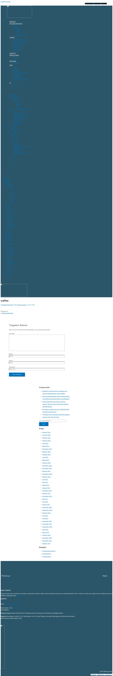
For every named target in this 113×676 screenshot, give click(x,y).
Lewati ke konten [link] (6, 1)
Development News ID (48, 551)
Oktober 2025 (46, 432)
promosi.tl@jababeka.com (12, 604)
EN (14, 85)
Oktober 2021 (46, 493)
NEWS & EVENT (14, 55)
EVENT (15, 59)
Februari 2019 (46, 535)
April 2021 (45, 502)
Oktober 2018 (46, 543)
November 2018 (47, 541)
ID (10, 83)
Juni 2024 (45, 443)
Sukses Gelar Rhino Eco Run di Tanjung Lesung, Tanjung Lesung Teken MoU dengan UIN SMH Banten (55, 404)
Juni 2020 (45, 518)
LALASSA (16, 51)
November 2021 (47, 490)
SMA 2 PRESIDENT (18, 45)
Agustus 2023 (46, 454)
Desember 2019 (47, 521)
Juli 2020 (45, 515)
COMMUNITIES (17, 77)
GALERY (15, 69)
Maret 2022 (45, 485)
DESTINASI (13, 61)
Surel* (11, 360)
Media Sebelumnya (7, 313)
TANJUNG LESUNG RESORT (21, 41)
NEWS (15, 57)
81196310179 (15, 608)
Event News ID (46, 554)
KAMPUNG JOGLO (18, 43)
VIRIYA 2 (18, 31)
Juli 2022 (45, 479)
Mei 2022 (45, 482)
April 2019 (45, 529)
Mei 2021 (45, 499)
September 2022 (47, 474)
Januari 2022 (46, 488)
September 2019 (47, 527)
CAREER (15, 81)
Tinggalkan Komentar (7, 305)
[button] (47, 92)
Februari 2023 (46, 463)
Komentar (12, 333)
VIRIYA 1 (18, 29)
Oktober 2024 (46, 438)
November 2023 (47, 449)
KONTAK (15, 67)
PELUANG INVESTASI (16, 23)
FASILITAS (13, 53)
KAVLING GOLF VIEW (22, 35)
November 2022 (47, 468)
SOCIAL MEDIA (17, 75)
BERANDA (13, 21)
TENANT (12, 37)
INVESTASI (16, 27)
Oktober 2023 (46, 452)
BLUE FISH (16, 47)
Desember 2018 (47, 538)
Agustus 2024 (46, 440)
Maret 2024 (45, 446)
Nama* (11, 354)
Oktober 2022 (46, 471)
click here (19, 595)
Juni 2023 (45, 457)
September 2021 (47, 496)
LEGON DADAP (17, 49)
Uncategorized (46, 556)
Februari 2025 (46, 435)
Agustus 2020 (46, 513)
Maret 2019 (45, 532)
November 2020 (47, 507)
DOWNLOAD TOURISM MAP (21, 73)
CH (14, 89)
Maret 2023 (45, 460)
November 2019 (47, 524)
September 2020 (47, 510)
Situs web (12, 367)
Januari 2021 (46, 504)
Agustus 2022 (46, 477)
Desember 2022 (47, 465)
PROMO (15, 25)
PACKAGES (16, 71)
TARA (17, 33)
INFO (11, 65)
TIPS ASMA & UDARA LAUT (21, 79)
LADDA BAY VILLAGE (19, 39)
